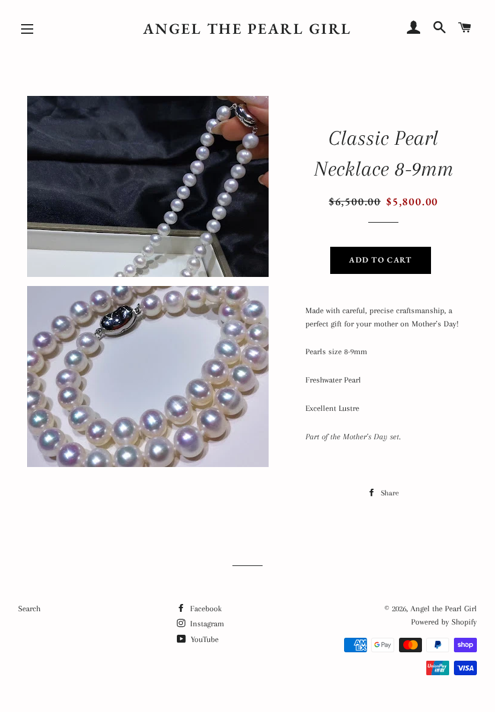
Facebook (205, 608)
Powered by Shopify (444, 621)
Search (29, 608)
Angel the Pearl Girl (247, 28)
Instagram (206, 623)
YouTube (203, 639)
